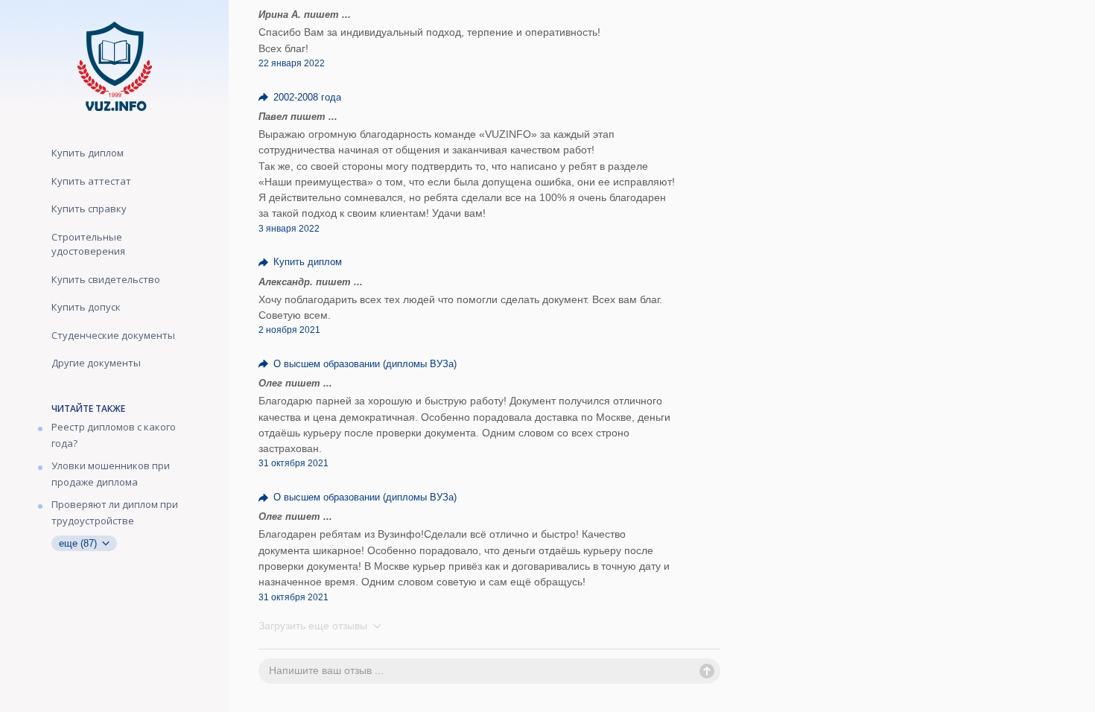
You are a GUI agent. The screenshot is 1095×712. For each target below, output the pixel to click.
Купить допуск (86, 307)
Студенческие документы (113, 335)
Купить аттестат (91, 181)
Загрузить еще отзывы (314, 626)
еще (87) (79, 543)
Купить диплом (87, 152)
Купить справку (89, 208)
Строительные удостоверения (88, 244)
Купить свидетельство (105, 279)
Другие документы (96, 362)
